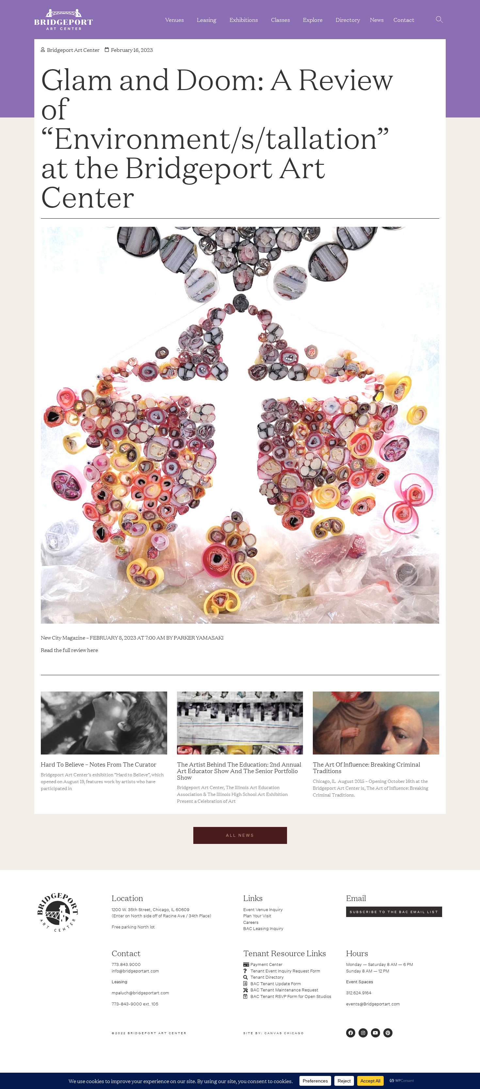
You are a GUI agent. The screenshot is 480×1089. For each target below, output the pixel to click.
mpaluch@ (122, 992)
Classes (280, 19)
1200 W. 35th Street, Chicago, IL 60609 (150, 909)
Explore (313, 19)
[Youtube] (375, 1032)
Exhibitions (244, 19)
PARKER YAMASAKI (199, 637)
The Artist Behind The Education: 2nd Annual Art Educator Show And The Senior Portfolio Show (239, 770)
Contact (403, 19)
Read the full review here (69, 650)
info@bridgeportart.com (135, 970)
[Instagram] (363, 1032)
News (377, 19)
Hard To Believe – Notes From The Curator (98, 764)
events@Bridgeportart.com (373, 1003)
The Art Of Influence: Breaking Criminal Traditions (366, 767)
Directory (348, 19)
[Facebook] (350, 1032)
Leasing (206, 19)
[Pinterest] (387, 1032)
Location (127, 897)
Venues (174, 19)
